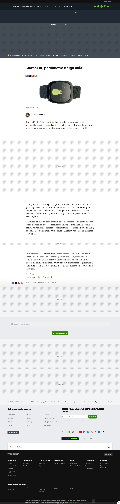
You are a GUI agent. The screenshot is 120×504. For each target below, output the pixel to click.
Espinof (41, 466)
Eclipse (41, 55)
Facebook (27, 76)
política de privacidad (87, 421)
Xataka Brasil (12, 489)
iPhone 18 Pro (88, 402)
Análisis (28, 414)
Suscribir (92, 417)
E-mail (35, 76)
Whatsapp (64, 55)
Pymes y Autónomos (103, 466)
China (24, 55)
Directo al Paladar (59, 463)
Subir (107, 454)
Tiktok (98, 6)
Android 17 (52, 402)
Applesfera (11, 468)
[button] (38, 114)
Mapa (48, 55)
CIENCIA (40, 6)
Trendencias (88, 463)
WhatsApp (95, 6)
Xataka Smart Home (12, 471)
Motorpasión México (73, 487)
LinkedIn (99, 431)
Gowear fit (47, 277)
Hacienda (55, 55)
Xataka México (12, 487)
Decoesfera (88, 466)
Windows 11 (47, 425)
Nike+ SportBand (48, 122)
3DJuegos (26, 463)
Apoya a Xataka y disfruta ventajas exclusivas (92, 439)
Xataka (10, 463)
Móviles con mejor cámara (73, 402)
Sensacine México (44, 487)
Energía (28, 418)
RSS (91, 431)
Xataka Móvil (12, 466)
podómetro (42, 283)
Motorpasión (73, 463)
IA (36, 55)
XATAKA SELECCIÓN (28, 6)
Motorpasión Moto (75, 466)
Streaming (11, 414)
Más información (74, 502)
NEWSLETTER (68, 6)
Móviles (10, 418)
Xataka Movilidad (49, 418)
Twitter (111, 6)
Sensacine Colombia (42, 490)
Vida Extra (26, 466)
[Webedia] (108, 1)
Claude (60, 402)
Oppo (86, 55)
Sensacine (42, 463)
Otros (34, 283)
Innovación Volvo (63, 24)
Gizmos (33, 274)
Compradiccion (89, 468)
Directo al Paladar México (59, 487)
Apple (10, 422)
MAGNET (58, 6)
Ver (61, 333)
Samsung (29, 422)
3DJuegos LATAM (28, 487)
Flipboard (33, 76)
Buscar (108, 447)
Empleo (28, 425)
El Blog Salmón (104, 463)
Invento (30, 55)
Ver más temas (13, 432)
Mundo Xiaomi (12, 475)
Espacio (46, 414)
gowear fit (53, 283)
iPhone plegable (42, 402)
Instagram (105, 6)
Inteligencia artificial (50, 422)
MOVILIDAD (49, 6)
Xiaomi (80, 55)
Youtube (108, 6)
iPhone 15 (72, 55)
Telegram (101, 6)
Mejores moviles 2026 (27, 402)
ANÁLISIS (16, 6)
